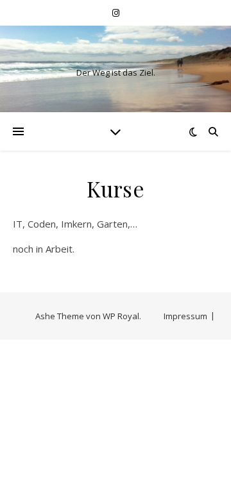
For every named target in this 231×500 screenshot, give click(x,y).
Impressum (185, 316)
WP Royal (121, 316)
